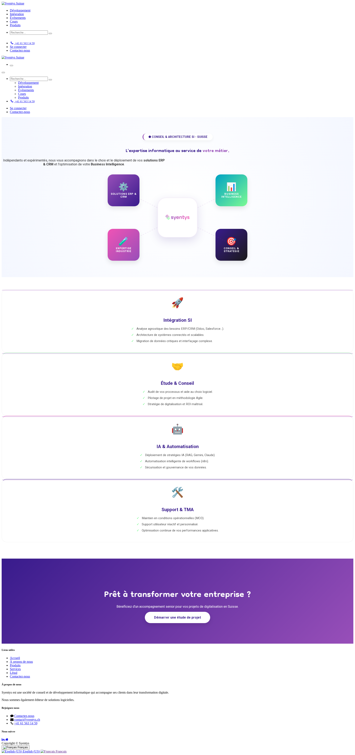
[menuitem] (20, 10)
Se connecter (18, 46)
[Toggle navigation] (11, 65)
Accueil (15, 658)
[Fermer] (3, 72)
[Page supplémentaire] (6, 739)
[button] (13, 37)
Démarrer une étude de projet (177, 617)
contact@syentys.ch (27, 719)
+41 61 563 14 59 (25, 723)
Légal (13, 672)
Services (15, 669)
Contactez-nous (20, 50)
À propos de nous (21, 661)
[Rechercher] (50, 33)
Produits (15, 665)
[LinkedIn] (3, 739)
